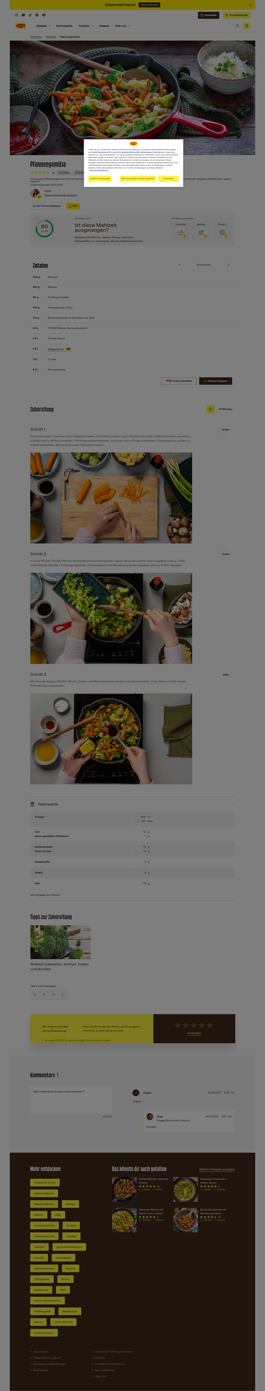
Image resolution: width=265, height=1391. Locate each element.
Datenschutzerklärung (98, 170)
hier (99, 168)
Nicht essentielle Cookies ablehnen (137, 178)
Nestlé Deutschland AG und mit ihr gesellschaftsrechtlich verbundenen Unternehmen (128, 152)
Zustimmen (168, 178)
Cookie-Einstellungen (100, 178)
